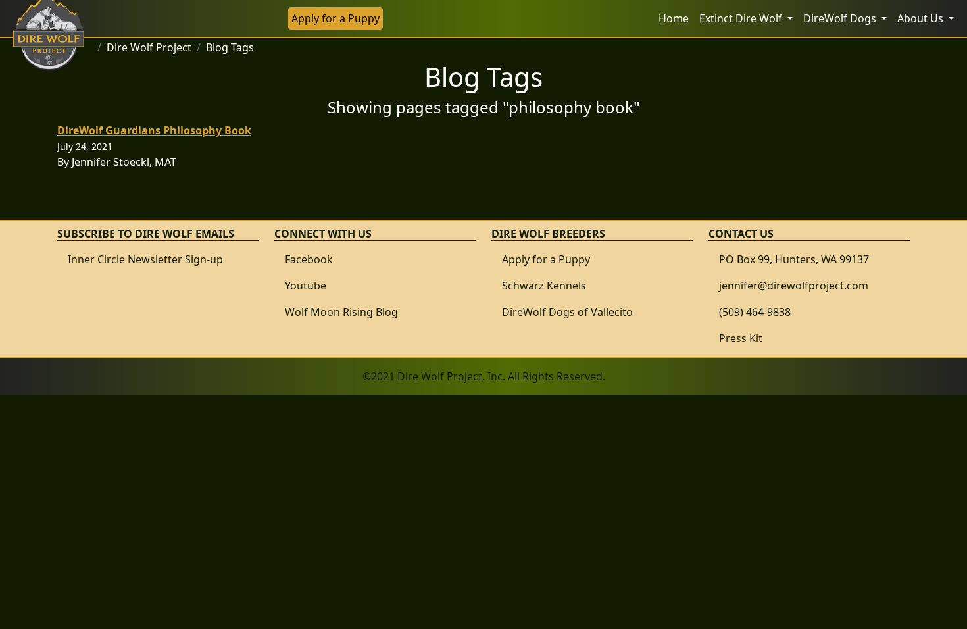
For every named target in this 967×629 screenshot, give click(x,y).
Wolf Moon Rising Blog (341, 312)
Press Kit (740, 338)
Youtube (305, 285)
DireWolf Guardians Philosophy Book (154, 130)
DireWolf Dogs (841, 18)
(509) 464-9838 (755, 312)
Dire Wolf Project (149, 47)
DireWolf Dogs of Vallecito (567, 312)
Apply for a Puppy (335, 18)
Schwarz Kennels (544, 285)
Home (673, 18)
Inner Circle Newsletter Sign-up (145, 259)
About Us (921, 18)
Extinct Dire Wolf (742, 18)
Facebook (309, 259)
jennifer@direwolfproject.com (793, 285)
